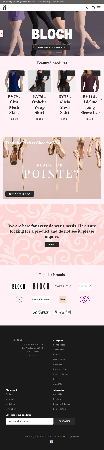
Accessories (58, 349)
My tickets (10, 404)
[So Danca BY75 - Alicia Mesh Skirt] (64, 81)
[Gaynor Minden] (41, 299)
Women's (57, 354)
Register (9, 394)
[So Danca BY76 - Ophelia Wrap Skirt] (39, 81)
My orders (10, 399)
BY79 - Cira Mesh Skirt (14, 104)
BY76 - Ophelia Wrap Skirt (39, 104)
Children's (57, 364)
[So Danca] (41, 312)
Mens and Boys (60, 369)
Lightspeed (74, 436)
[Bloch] (19, 286)
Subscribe (64, 421)
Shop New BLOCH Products (52, 47)
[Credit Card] (51, 442)
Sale (55, 379)
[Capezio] (63, 286)
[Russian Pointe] (85, 299)
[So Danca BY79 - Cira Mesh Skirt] (14, 81)
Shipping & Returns (61, 404)
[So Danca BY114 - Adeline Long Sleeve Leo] (90, 81)
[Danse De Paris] (19, 299)
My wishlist (11, 409)
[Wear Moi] (63, 312)
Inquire (52, 244)
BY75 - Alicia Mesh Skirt (64, 104)
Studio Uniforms (60, 374)
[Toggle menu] (98, 7)
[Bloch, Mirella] (41, 286)
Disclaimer (58, 399)
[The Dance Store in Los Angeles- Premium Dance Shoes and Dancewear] (4, 7)
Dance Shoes (59, 359)
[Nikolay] (63, 299)
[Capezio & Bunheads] (85, 286)
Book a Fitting (59, 409)
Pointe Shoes (59, 345)
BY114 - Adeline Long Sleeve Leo (90, 104)
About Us (57, 384)
